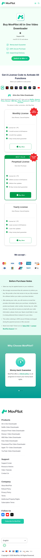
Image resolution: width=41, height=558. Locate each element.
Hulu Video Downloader (9, 441)
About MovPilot (6, 485)
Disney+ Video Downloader (10, 434)
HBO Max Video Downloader (11, 437)
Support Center (6, 463)
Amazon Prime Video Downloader (13, 431)
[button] (20, 390)
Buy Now (21, 147)
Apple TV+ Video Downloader (11, 447)
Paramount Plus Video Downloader (13, 444)
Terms (3, 496)
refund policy (24, 374)
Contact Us (5, 473)
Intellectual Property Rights (10, 499)
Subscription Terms (7, 502)
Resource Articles (7, 466)
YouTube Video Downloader (11, 451)
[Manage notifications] (4, 545)
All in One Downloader (9, 424)
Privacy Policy (6, 492)
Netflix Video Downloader (10, 427)
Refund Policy (6, 489)
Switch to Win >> (20, 58)
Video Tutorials (6, 470)
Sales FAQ (26, 326)
